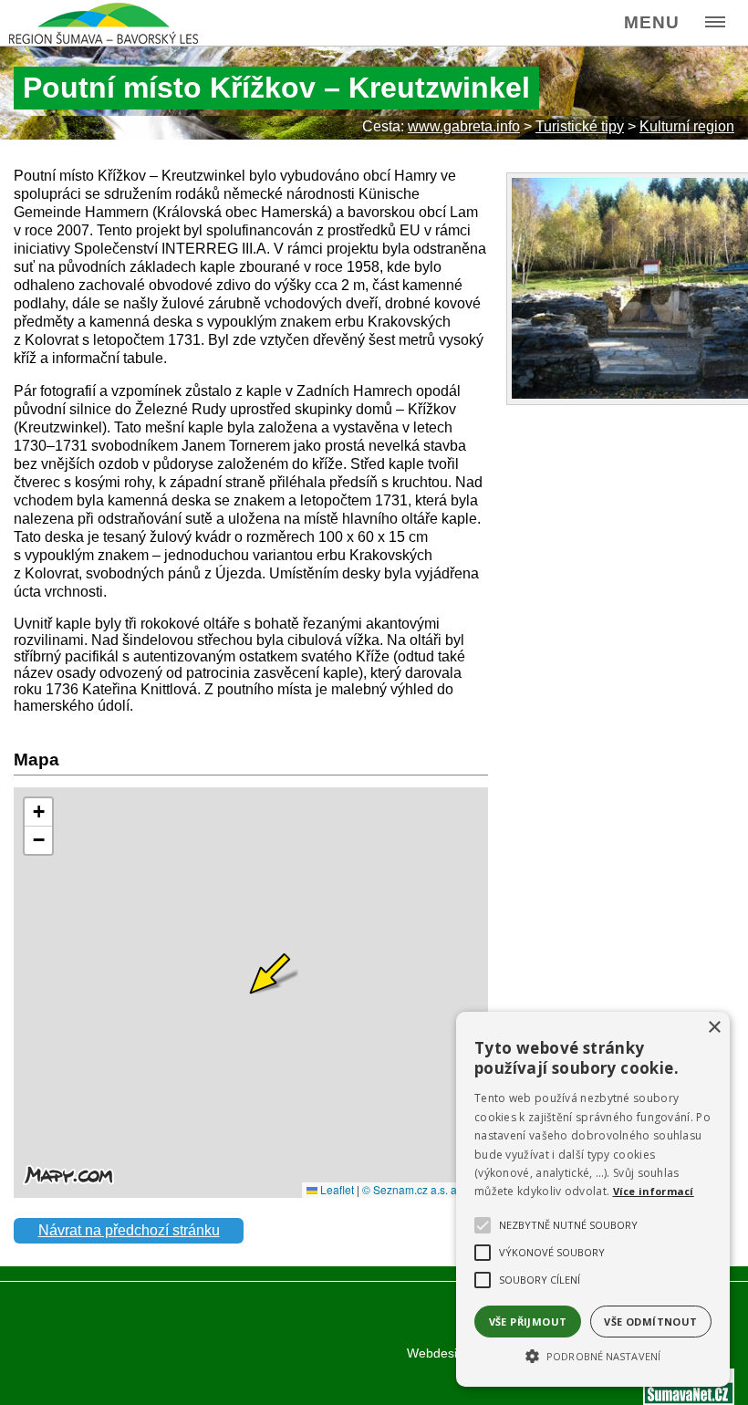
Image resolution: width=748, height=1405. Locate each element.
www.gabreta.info (464, 126)
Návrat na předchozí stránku (129, 1230)
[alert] (593, 1199)
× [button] (714, 1028)
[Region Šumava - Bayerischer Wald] (103, 23)
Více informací (653, 1191)
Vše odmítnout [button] (650, 1321)
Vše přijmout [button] (528, 1321)
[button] (593, 1355)
